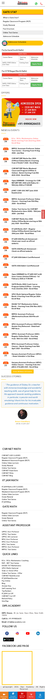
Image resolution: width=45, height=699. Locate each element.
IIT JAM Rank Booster (10, 578)
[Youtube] (28, 633)
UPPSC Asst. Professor (10, 532)
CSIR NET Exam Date (10, 471)
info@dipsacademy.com (16, 622)
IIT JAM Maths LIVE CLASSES (12, 487)
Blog (3, 583)
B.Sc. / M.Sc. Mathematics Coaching (15, 560)
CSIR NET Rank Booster (11, 576)
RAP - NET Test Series (10, 563)
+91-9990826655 (15, 619)
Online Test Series (10, 32)
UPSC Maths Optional (10, 568)
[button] (43, 214)
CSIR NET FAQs (8, 473)
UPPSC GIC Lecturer (10, 537)
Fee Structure (8, 29)
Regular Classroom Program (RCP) (17, 21)
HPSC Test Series (8, 544)
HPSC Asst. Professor (10, 542)
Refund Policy (7, 598)
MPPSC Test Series (9, 549)
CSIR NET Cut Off (9, 596)
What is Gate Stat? (11, 18)
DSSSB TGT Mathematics (11, 566)
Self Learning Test (9, 588)
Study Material (9, 25)
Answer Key (6, 586)
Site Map (5, 601)
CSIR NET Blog (7, 476)
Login (40, 696)
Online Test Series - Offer (12, 573)
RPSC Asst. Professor (10, 539)
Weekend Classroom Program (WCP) (16, 460)
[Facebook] (7, 633)
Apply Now (36, 64)
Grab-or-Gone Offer (10, 571)
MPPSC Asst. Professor (10, 547)
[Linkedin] (38, 633)
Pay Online (6, 581)
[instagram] (17, 633)
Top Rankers (6, 591)
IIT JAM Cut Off (7, 593)
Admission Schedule (11, 36)
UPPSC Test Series (9, 534)
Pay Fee (31, 696)
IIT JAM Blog (6, 502)
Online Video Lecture (10, 463)
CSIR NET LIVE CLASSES (11, 455)
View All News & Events (22, 371)
